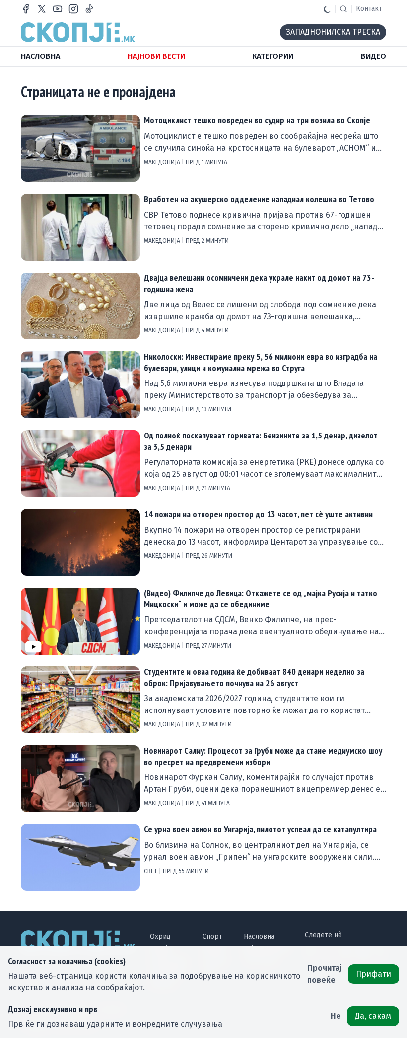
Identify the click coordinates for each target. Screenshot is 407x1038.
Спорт (212, 936)
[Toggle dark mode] (327, 9)
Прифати (373, 974)
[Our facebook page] (26, 9)
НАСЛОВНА (40, 56)
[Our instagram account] (73, 9)
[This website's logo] (78, 32)
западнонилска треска (333, 32)
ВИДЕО (373, 56)
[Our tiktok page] (89, 9)
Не (336, 1016)
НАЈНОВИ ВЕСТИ (156, 56)
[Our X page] (42, 9)
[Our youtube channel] (58, 9)
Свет (151, 871)
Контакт (369, 8)
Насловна (259, 936)
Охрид (160, 936)
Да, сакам (373, 1016)
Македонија (163, 162)
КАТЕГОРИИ (272, 56)
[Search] (343, 9)
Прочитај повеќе (324, 973)
